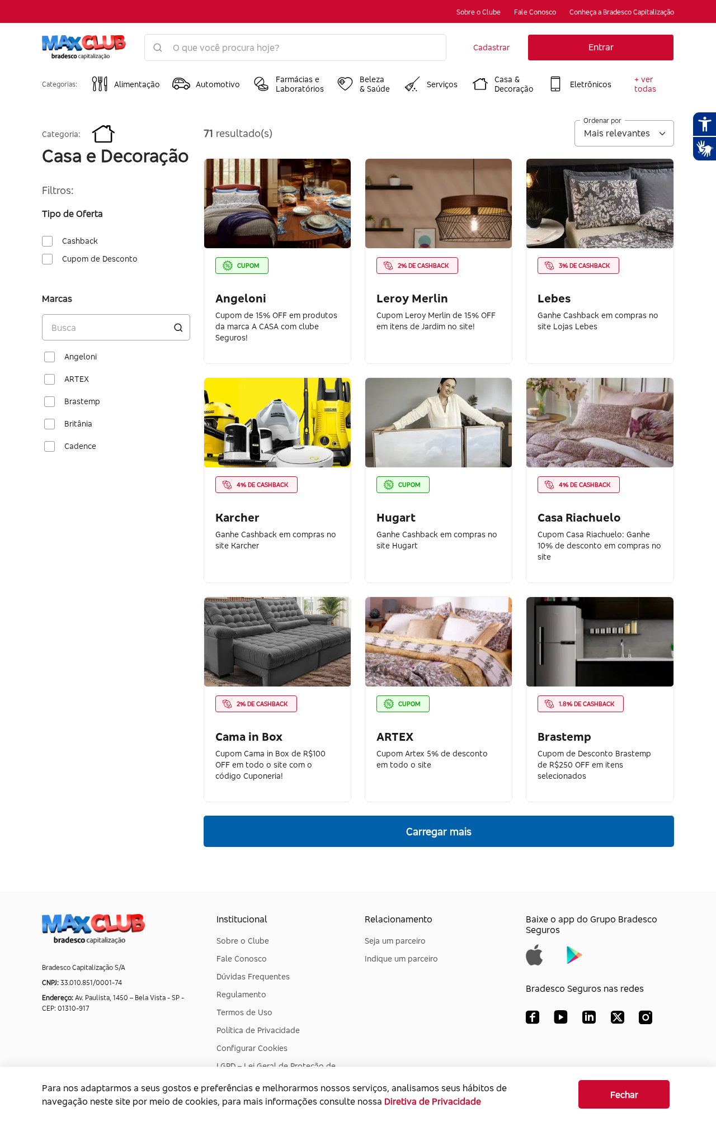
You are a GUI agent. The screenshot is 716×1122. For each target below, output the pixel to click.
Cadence (80, 446)
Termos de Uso (244, 1012)
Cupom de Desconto (100, 258)
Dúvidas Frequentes (253, 976)
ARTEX (76, 379)
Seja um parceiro (395, 940)
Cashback (80, 240)
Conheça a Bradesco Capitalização (621, 12)
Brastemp (82, 401)
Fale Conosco (535, 12)
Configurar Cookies (252, 1048)
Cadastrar (491, 47)
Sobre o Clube (478, 12)
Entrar (601, 47)
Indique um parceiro (401, 958)
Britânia (78, 423)
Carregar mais (439, 831)
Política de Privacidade (258, 1030)
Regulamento (241, 994)
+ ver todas (645, 83)
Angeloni (80, 356)
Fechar (624, 1094)
